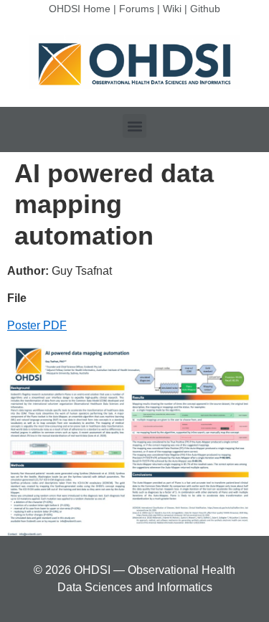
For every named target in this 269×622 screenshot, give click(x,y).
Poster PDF (37, 325)
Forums (136, 8)
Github (205, 8)
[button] (134, 126)
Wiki (172, 8)
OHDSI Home (79, 8)
